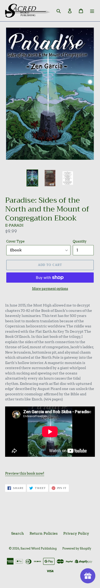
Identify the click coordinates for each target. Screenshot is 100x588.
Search (17, 533)
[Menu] (92, 10)
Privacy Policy (76, 533)
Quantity (80, 241)
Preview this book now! (24, 473)
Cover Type (15, 241)
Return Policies (44, 533)
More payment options (50, 289)
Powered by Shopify (76, 548)
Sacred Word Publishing (38, 548)
